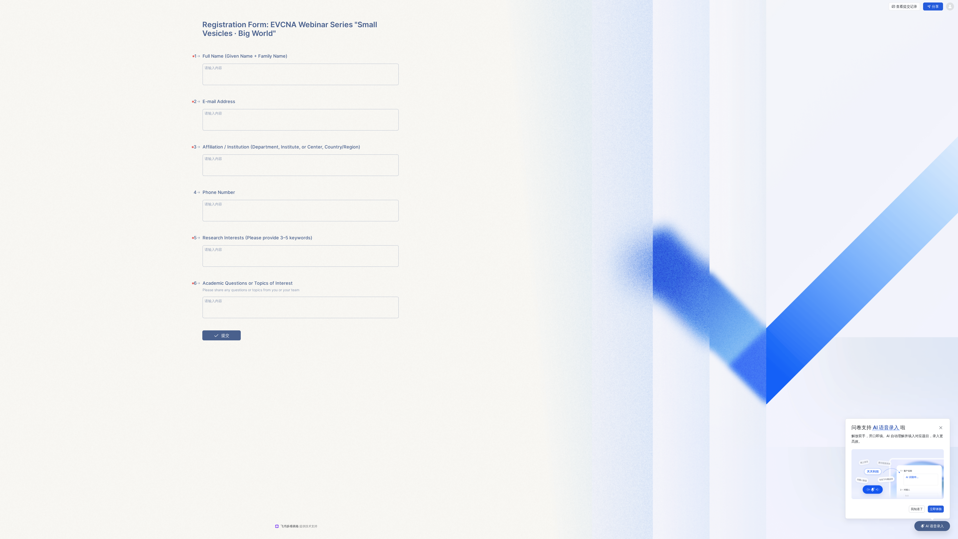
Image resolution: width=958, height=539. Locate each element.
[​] (301, 74)
